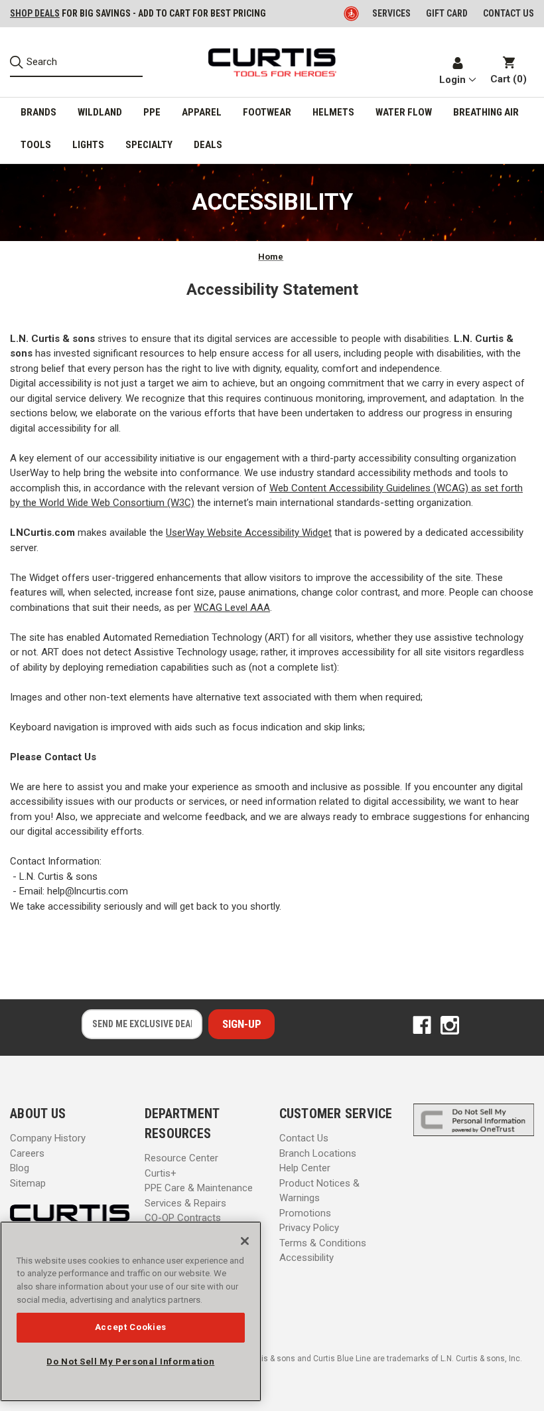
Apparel (202, 112)
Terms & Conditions (322, 1243)
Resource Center (181, 1158)
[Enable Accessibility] (352, 13)
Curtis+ (160, 1173)
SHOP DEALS (35, 13)
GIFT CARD (447, 13)
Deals (208, 145)
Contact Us (303, 1138)
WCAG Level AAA (232, 608)
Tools (36, 145)
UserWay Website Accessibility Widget (249, 533)
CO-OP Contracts (183, 1218)
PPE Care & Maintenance (199, 1188)
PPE (152, 112)
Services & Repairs (185, 1203)
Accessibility (306, 1258)
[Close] (244, 1241)
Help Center (304, 1168)
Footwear (267, 112)
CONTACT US (508, 13)
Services (391, 13)
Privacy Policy (309, 1228)
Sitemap (28, 1183)
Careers (27, 1153)
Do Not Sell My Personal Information (130, 1362)
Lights (88, 145)
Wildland (100, 112)
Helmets (333, 112)
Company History (48, 1138)
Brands (38, 112)
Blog (19, 1168)
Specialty (148, 145)
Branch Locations (317, 1153)
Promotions (305, 1213)
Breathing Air (486, 112)
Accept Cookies (131, 1327)
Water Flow (403, 112)
